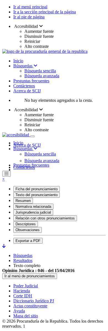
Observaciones (28, 230)
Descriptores (26, 224)
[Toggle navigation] (32, 136)
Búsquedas (23, 65)
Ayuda (19, 310)
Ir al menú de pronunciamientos (29, 276)
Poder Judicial (25, 285)
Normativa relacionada (33, 206)
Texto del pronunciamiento (37, 195)
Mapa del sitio (25, 315)
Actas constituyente (30, 305)
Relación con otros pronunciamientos (45, 218)
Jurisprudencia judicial (33, 212)
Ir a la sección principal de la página (44, 11)
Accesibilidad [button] (26, 26)
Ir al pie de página (29, 16)
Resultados (22, 260)
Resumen (23, 201)
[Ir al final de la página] (4, 246)
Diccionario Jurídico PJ (33, 300)
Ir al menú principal (30, 6)
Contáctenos (24, 85)
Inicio (18, 60)
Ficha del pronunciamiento (37, 189)
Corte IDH (22, 295)
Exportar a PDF (28, 241)
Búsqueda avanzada (41, 75)
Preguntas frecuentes (31, 80)
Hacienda (21, 290)
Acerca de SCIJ (27, 90)
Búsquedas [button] (23, 148)
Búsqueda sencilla (40, 70)
